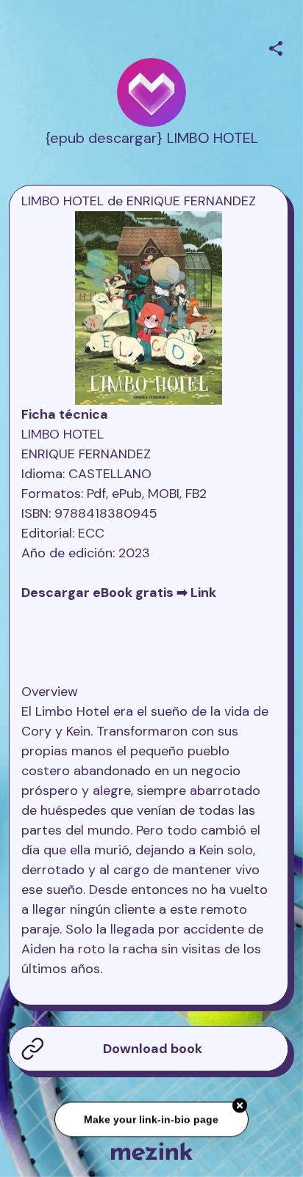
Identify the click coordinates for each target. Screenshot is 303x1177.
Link (203, 592)
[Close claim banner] (239, 1106)
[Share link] (276, 46)
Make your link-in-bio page (151, 1119)
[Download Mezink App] (152, 1151)
